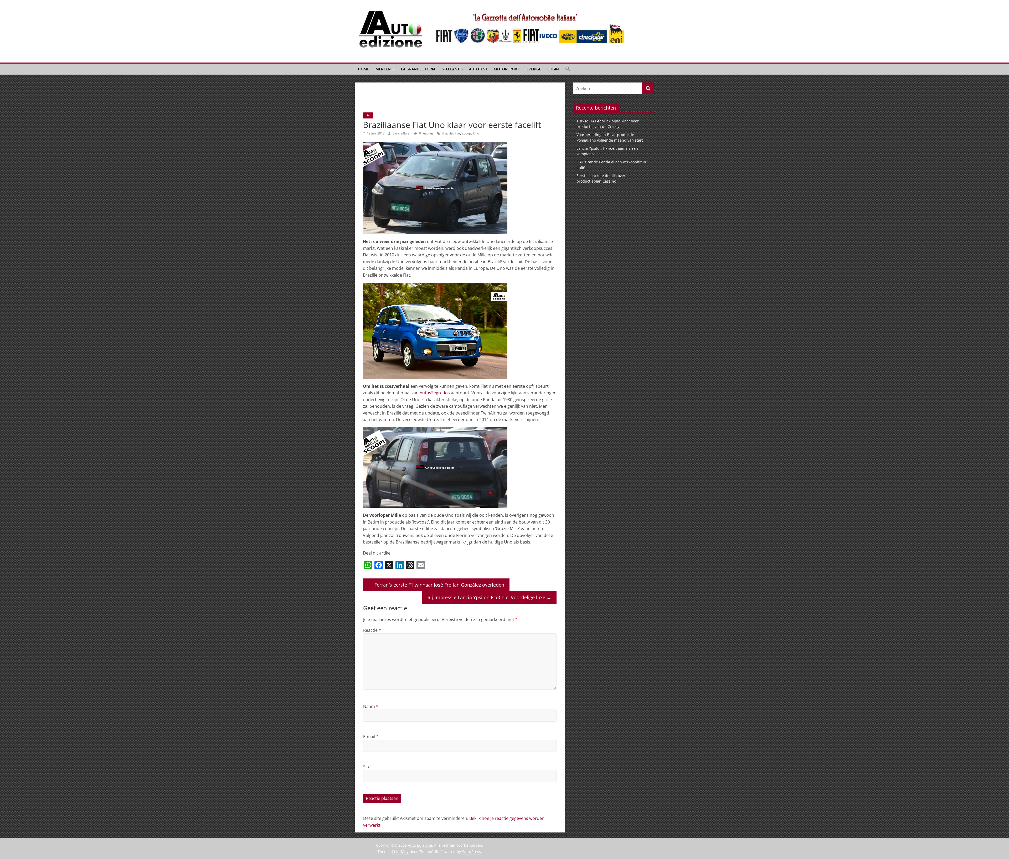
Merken (383, 68)
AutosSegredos (435, 393)
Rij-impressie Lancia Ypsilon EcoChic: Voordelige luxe (489, 597)
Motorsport (506, 68)
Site (366, 767)
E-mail (371, 736)
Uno (476, 133)
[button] (568, 69)
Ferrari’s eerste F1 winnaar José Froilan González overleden (436, 585)
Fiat (368, 115)
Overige (533, 68)
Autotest (478, 68)
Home (363, 68)
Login (553, 68)
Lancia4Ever (402, 133)
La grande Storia (418, 68)
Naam (370, 706)
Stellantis (452, 68)
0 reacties (426, 133)
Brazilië (447, 133)
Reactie (372, 630)
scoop (466, 133)
